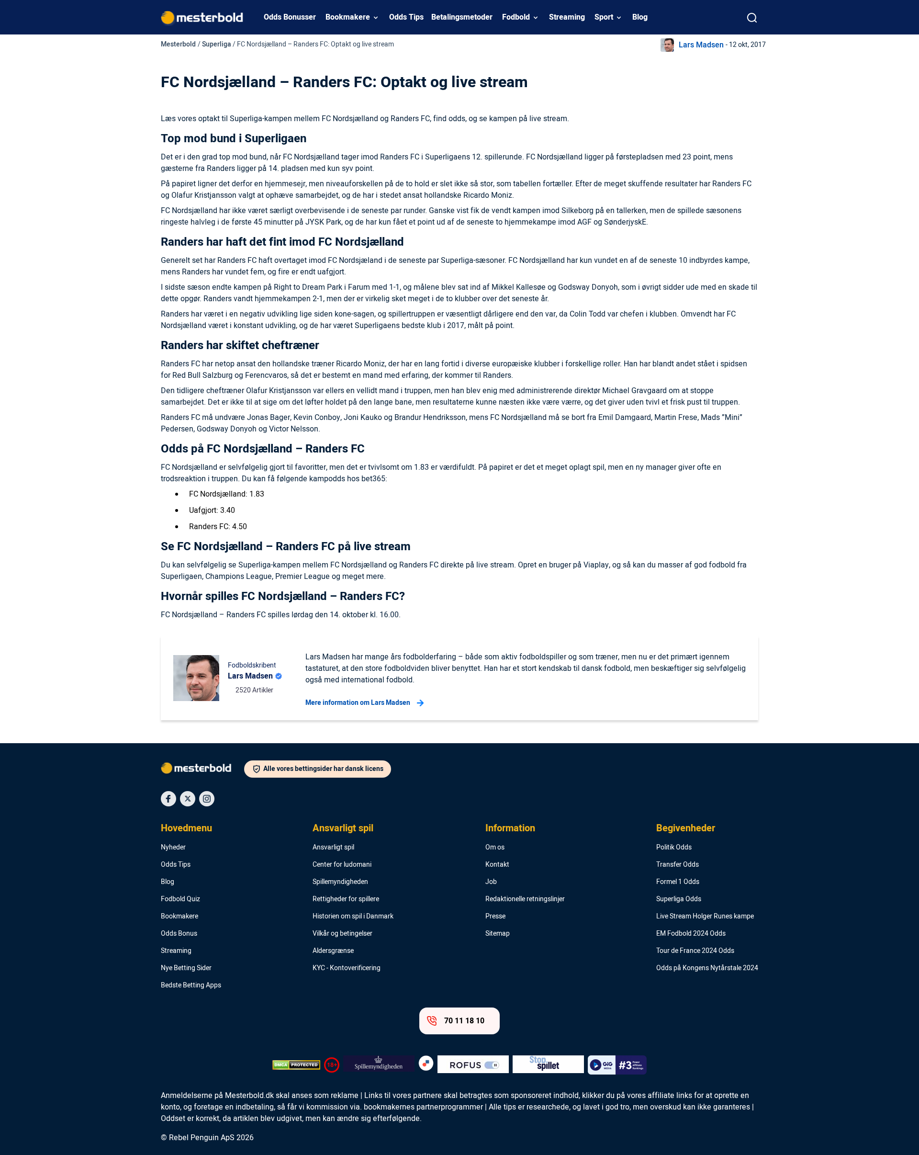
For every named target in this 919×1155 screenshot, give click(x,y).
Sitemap (497, 934)
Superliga (216, 44)
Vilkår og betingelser (342, 934)
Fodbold (516, 17)
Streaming (567, 17)
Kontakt (497, 865)
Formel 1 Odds (677, 882)
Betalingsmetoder (462, 17)
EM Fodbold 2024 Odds (691, 934)
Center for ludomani (342, 865)
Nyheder (173, 847)
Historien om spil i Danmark (353, 916)
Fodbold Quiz (180, 899)
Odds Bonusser (290, 17)
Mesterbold (178, 44)
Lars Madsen (701, 45)
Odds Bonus (179, 934)
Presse (495, 916)
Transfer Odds (677, 865)
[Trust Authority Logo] (379, 1065)
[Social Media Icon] (168, 798)
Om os (494, 847)
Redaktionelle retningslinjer (525, 899)
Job (491, 882)
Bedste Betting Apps (191, 985)
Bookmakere (347, 17)
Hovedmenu (186, 828)
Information (510, 828)
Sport (603, 17)
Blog (640, 17)
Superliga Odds (678, 899)
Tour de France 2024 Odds (695, 951)
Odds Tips (406, 17)
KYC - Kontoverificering (347, 968)
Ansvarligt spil (343, 828)
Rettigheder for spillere (346, 899)
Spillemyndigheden (340, 882)
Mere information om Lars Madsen (357, 703)
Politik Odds (674, 847)
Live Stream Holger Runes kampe (705, 916)
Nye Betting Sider (186, 968)
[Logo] (202, 770)
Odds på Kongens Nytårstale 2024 (707, 968)
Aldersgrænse (333, 951)
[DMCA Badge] (296, 1065)
